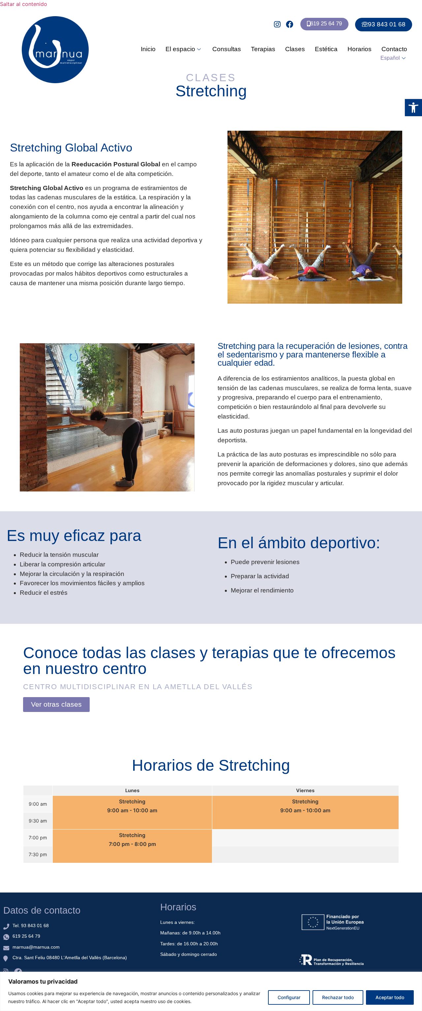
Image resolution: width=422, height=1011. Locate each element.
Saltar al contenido (23, 4)
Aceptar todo (390, 997)
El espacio (180, 49)
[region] (211, 991)
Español (390, 58)
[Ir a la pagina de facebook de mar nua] (290, 24)
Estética (326, 49)
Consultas (226, 49)
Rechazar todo (338, 997)
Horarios (359, 49)
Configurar (289, 997)
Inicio (148, 49)
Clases (295, 49)
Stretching (132, 801)
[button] (413, 107)
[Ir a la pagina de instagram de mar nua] (278, 24)
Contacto (394, 49)
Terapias (263, 49)
